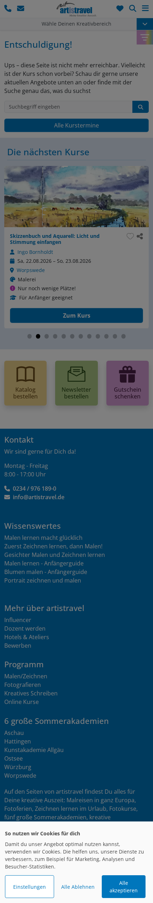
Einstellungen (29, 886)
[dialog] (76, 862)
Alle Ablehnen (78, 886)
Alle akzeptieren (124, 886)
